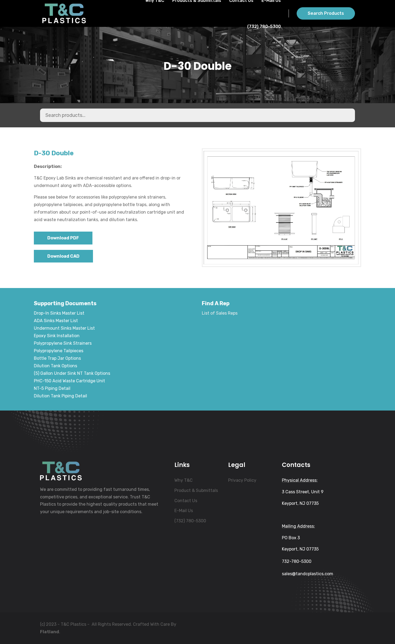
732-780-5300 (296, 561)
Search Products (326, 13)
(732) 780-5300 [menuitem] (190, 520)
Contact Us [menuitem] (185, 500)
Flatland (49, 631)
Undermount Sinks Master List (64, 328)
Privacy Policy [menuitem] (242, 480)
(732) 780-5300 (264, 26)
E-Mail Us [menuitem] (183, 510)
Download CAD (63, 256)
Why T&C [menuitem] (183, 480)
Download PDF (63, 237)
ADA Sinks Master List (56, 320)
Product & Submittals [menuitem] (196, 490)
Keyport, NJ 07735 (300, 503)
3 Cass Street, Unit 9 (303, 491)
